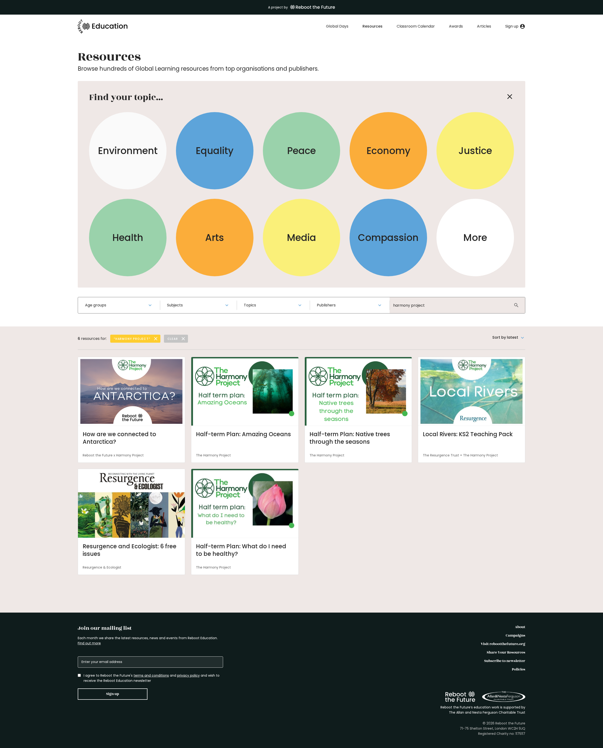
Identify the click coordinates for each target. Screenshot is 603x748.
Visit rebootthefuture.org (503, 644)
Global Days (337, 26)
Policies (518, 669)
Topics (250, 305)
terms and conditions (151, 675)
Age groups (95, 305)
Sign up (112, 694)
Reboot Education (103, 26)
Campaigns (515, 635)
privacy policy (188, 675)
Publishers (326, 305)
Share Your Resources (506, 652)
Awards (456, 26)
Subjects (175, 305)
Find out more (89, 643)
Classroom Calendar (416, 26)
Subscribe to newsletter (504, 661)
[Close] (509, 96)
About (520, 627)
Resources (373, 26)
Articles (484, 26)
